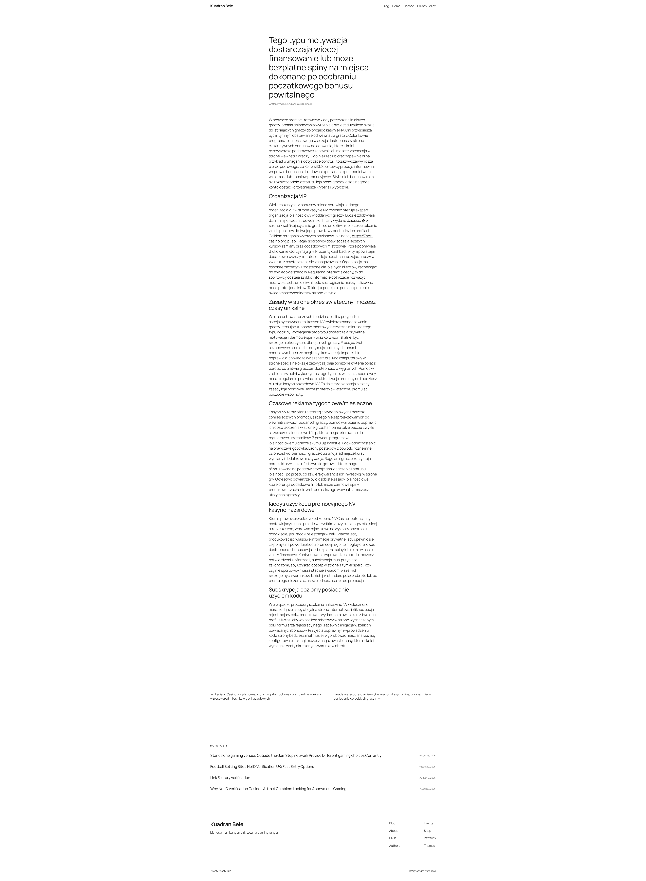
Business (307, 103)
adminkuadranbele (289, 103)
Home (396, 6)
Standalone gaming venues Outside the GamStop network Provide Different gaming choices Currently (296, 755)
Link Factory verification (230, 778)
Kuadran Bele (221, 5)
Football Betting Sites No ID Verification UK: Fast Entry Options (262, 766)
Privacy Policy (426, 6)
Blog (386, 6)
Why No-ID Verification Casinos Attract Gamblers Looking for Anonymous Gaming (278, 789)
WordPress (430, 870)
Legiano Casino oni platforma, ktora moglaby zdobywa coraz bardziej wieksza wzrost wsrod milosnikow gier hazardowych (265, 696)
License (409, 6)
